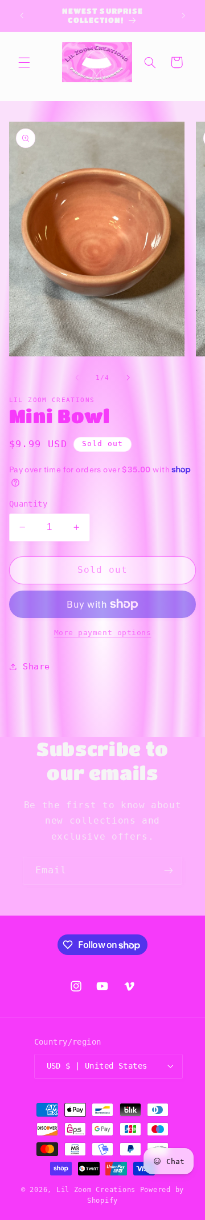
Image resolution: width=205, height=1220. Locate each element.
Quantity (28, 503)
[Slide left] (76, 378)
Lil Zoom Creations (96, 1190)
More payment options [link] (102, 632)
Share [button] (36, 666)
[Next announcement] (183, 15)
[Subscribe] (168, 871)
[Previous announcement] (21, 15)
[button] (24, 62)
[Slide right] (128, 378)
